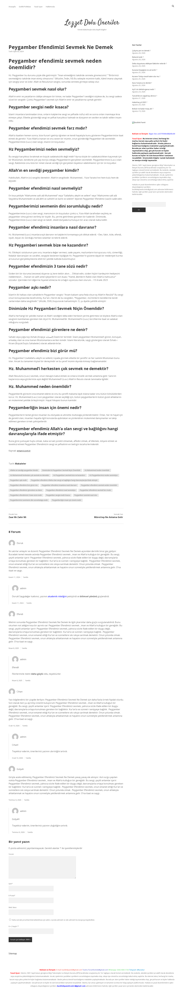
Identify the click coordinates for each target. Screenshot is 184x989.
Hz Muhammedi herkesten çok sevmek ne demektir (29, 475)
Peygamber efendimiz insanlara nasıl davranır (59, 485)
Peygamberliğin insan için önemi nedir (66, 500)
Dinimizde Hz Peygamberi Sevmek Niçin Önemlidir (61, 470)
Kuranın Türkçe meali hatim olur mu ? (146, 76)
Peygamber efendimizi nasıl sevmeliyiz (61, 490)
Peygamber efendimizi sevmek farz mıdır (95, 490)
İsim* (11, 884)
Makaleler (20, 463)
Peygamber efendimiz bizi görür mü (24, 485)
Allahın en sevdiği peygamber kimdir (24, 470)
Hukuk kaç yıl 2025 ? (139, 102)
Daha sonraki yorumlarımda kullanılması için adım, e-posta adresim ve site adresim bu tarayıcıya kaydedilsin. (53, 920)
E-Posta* (12, 895)
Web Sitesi (12, 907)
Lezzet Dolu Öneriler (92, 23)
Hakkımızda (50, 7)
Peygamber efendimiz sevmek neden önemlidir (99, 485)
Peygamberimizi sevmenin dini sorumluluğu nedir (29, 500)
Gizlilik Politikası (25, 7)
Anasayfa (12, 7)
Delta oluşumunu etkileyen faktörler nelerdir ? (149, 63)
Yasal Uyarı (38, 7)
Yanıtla (25, 577)
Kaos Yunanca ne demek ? (142, 83)
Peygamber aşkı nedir (18, 480)
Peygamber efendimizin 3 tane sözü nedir (26, 495)
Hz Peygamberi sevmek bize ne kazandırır (69, 475)
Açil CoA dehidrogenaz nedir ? (143, 89)
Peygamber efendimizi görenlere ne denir (26, 490)
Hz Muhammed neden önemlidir (97, 470)
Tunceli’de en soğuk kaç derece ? (144, 96)
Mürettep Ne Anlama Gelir (108, 517)
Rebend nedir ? (138, 57)
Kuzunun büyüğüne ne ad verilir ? (144, 70)
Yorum (11, 854)
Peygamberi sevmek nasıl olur (85, 495)
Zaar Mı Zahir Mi (17, 517)
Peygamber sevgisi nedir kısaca (58, 495)
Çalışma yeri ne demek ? (141, 50)
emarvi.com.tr (24, 450)
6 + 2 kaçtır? (14, 926)
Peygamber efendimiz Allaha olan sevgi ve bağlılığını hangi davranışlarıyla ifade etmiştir (64, 480)
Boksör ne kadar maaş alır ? (142, 109)
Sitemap (13, 953)
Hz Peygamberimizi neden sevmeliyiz (103, 475)
